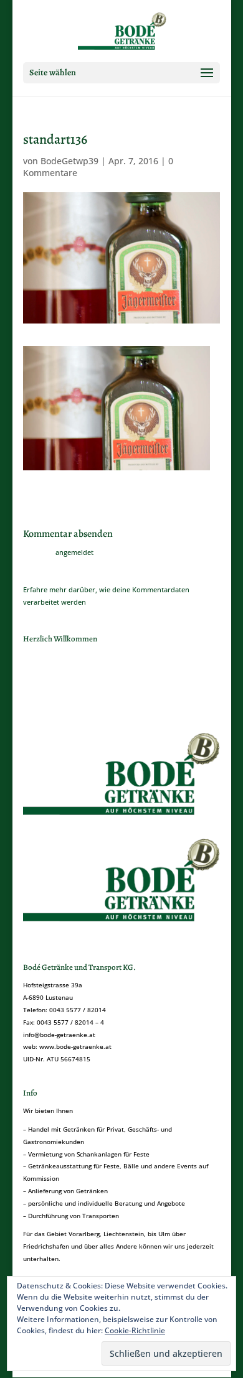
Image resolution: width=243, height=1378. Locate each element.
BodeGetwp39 (69, 161)
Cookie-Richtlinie (135, 1330)
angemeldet (74, 552)
